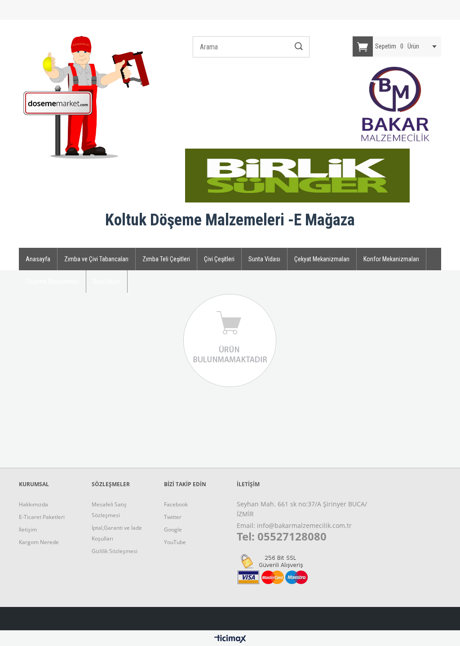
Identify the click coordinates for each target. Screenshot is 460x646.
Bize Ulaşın (106, 281)
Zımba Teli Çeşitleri (166, 259)
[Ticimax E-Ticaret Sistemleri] (230, 639)
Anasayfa (38, 259)
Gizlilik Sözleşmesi (114, 551)
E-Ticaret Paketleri (42, 517)
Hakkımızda (33, 504)
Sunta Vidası (264, 259)
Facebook (176, 504)
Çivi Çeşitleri (219, 259)
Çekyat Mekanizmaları (321, 259)
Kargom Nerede (39, 542)
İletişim (28, 529)
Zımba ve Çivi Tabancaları (96, 259)
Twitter (172, 517)
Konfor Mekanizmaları (391, 259)
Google (173, 529)
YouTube (175, 542)
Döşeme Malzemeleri (52, 281)
